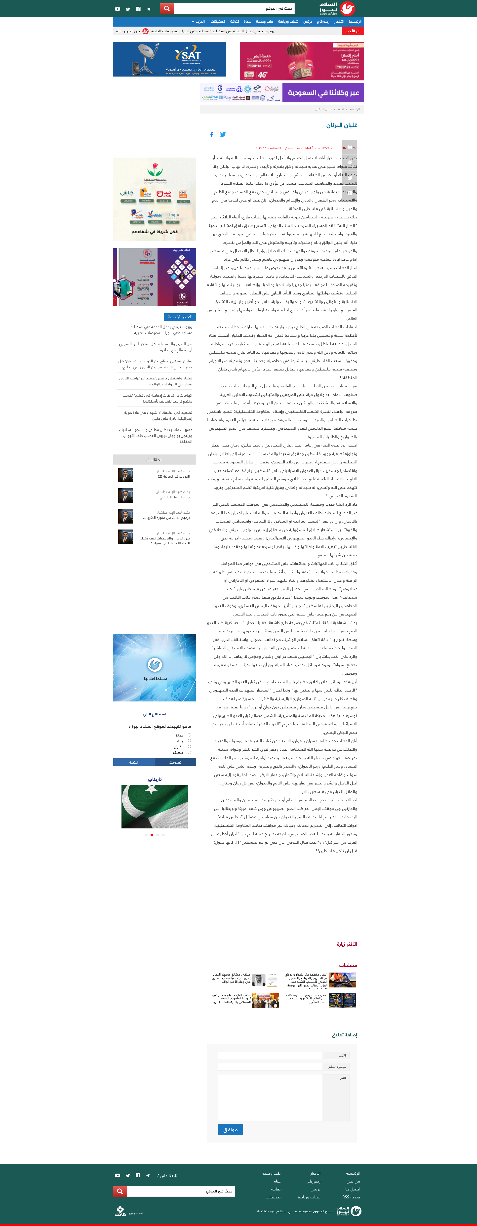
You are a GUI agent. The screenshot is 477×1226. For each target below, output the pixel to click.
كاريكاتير (155, 779)
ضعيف (178, 752)
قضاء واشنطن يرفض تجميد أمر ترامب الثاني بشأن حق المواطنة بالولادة (155, 381)
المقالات (155, 459)
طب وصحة (264, 21)
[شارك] (349, 193)
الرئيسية (355, 21)
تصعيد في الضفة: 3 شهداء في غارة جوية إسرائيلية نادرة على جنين (158, 415)
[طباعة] (349, 147)
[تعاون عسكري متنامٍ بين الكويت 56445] (161, 826)
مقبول (178, 747)
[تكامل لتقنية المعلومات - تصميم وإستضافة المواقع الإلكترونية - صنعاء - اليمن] (129, 1215)
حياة (247, 21)
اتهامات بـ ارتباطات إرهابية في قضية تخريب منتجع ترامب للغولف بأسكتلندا (157, 398)
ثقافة (234, 21)
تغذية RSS (351, 1197)
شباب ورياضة (288, 21)
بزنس (307, 21)
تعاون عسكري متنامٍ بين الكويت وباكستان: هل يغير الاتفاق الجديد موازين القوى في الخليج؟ (155, 363)
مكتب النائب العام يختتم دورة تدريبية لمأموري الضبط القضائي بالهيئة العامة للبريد (231, 998)
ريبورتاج (323, 21)
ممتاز (179, 735)
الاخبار (339, 21)
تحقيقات (218, 21)
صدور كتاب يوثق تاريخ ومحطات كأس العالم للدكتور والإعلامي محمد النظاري (306, 998)
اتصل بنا (352, 1189)
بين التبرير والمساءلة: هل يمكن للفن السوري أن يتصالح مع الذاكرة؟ (155, 346)
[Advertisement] (282, 892)
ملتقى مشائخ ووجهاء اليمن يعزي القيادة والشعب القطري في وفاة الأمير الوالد (231, 978)
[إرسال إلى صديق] (349, 162)
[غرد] (349, 177)
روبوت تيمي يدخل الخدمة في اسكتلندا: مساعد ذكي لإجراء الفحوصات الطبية (227, 31)
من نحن (353, 1181)
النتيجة (134, 762)
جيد (180, 741)
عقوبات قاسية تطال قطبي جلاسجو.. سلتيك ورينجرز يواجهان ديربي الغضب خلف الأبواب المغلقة (155, 435)
